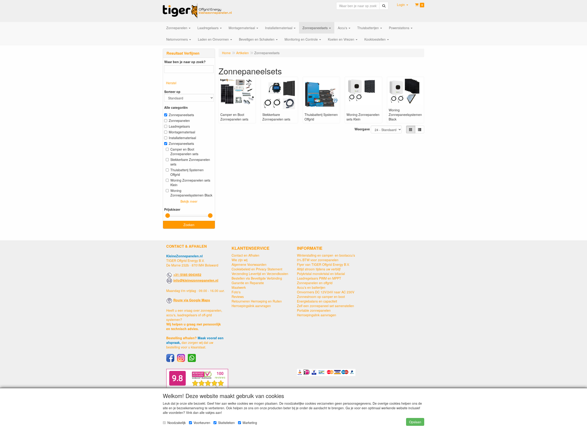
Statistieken (226, 422)
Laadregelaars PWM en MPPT (319, 278)
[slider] (167, 215)
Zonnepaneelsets (181, 114)
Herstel (171, 83)
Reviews (238, 296)
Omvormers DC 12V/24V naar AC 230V (325, 292)
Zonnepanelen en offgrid (314, 282)
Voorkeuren (202, 422)
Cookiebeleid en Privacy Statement (257, 269)
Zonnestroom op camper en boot (321, 296)
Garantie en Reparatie (248, 282)
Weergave (362, 129)
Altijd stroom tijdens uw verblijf (319, 269)
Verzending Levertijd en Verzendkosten (260, 273)
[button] (402, 4)
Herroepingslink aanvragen (251, 305)
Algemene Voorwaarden (249, 264)
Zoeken (188, 224)
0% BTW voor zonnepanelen (317, 260)
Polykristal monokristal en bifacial (321, 273)
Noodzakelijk (176, 422)
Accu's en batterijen (311, 287)
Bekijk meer (188, 201)
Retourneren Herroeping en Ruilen (257, 301)
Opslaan (415, 422)
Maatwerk (239, 287)
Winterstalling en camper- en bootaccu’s (326, 255)
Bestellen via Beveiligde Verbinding (257, 278)
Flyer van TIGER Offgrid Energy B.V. (323, 264)
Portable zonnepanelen (314, 310)
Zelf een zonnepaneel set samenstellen (325, 305)
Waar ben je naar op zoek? (185, 61)
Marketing (250, 422)
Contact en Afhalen (245, 255)
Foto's (236, 292)
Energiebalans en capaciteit (317, 301)
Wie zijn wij (239, 260)
